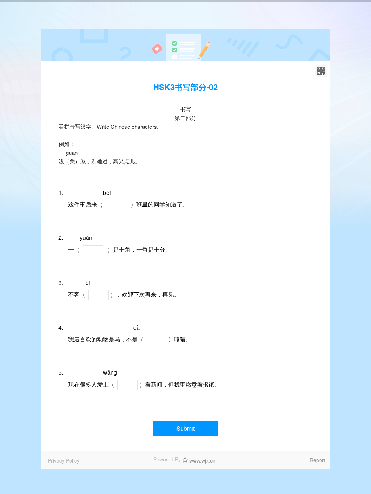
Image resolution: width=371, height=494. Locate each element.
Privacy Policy (63, 460)
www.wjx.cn (202, 460)
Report (317, 460)
